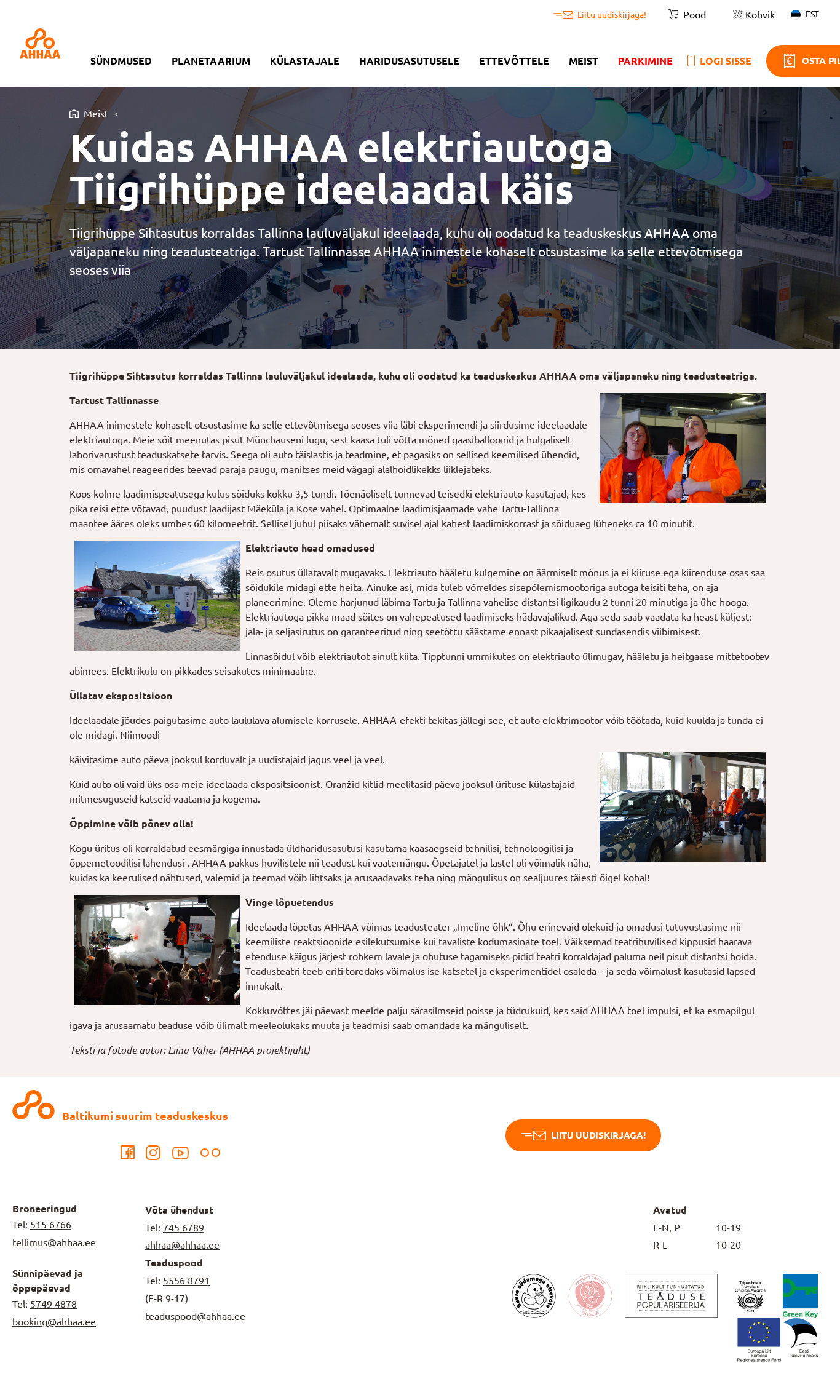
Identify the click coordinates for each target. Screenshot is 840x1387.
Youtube (180, 1152)
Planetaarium (211, 60)
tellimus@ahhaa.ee (54, 1242)
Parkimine (645, 60)
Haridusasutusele (409, 60)
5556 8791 (186, 1280)
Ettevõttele (514, 60)
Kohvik (760, 14)
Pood (694, 14)
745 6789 (183, 1227)
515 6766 (50, 1224)
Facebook (127, 1152)
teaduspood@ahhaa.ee (195, 1316)
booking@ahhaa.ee (54, 1321)
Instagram (153, 1152)
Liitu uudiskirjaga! (598, 1135)
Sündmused (121, 60)
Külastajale (304, 60)
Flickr (210, 1152)
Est (812, 14)
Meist (583, 60)
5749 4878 (53, 1304)
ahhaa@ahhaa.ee (182, 1244)
